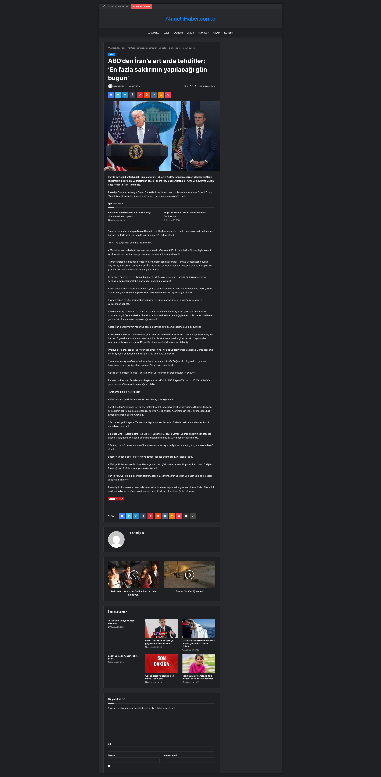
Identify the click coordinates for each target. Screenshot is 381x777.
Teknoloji (203, 33)
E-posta (112, 755)
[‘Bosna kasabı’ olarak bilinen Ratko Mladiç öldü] (161, 663)
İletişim (228, 33)
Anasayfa (153, 33)
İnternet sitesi (170, 755)
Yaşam (216, 33)
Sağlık (190, 33)
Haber (166, 33)
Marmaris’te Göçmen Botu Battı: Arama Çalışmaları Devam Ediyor (198, 643)
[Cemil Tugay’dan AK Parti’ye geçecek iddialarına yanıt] (161, 628)
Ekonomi (178, 33)
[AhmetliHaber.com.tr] (190, 18)
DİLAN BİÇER (119, 86)
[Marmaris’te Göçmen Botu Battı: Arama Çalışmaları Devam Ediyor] (198, 628)
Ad (110, 744)
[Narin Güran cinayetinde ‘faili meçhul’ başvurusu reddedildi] (198, 663)
